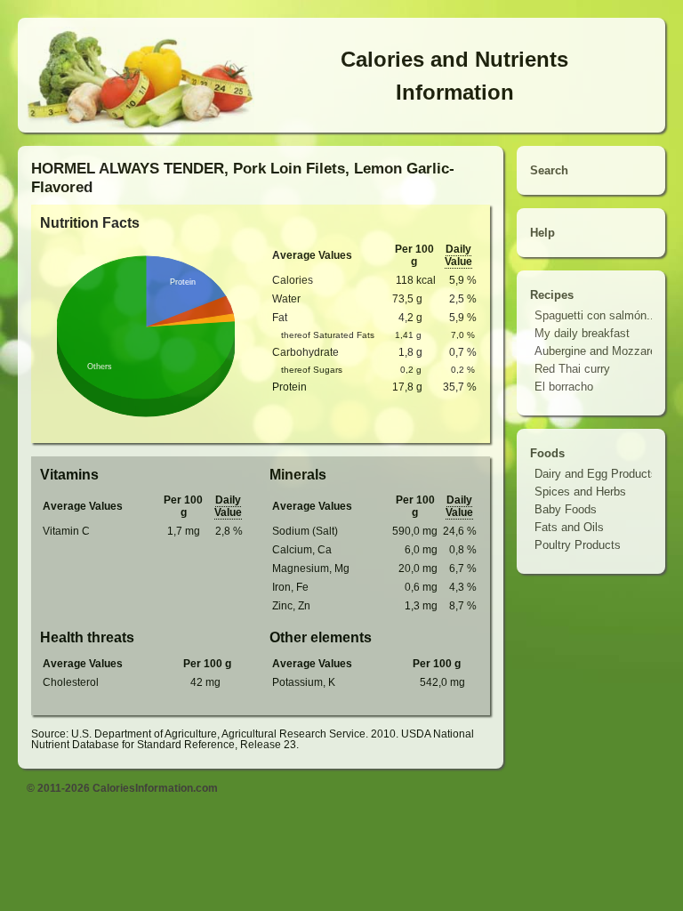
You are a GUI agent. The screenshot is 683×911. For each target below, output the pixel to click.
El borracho (563, 386)
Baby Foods (565, 509)
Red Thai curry (572, 368)
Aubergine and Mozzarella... (606, 351)
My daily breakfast (582, 333)
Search (549, 170)
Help (542, 232)
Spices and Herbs (580, 491)
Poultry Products (577, 545)
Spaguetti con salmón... (595, 315)
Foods (547, 453)
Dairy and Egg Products (595, 473)
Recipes (552, 295)
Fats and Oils (569, 527)
